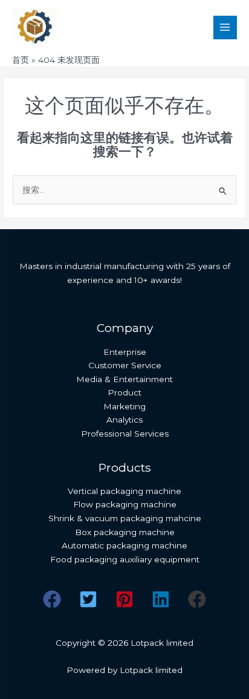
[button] (52, 599)
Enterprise (124, 352)
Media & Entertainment (124, 379)
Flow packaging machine (124, 504)
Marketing (124, 406)
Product (124, 392)
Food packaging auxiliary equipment (124, 559)
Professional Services (125, 433)
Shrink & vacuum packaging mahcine (124, 518)
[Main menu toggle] (225, 27)
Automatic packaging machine (124, 545)
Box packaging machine (125, 532)
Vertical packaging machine (124, 491)
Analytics (124, 419)
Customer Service (124, 365)
